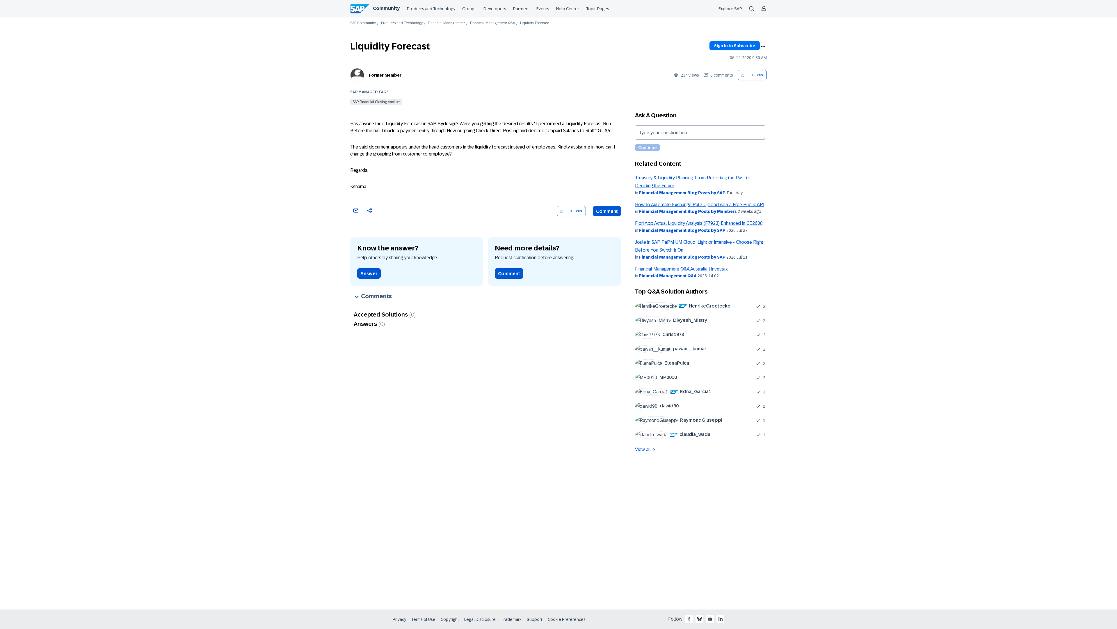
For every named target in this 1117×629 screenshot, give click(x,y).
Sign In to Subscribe (734, 45)
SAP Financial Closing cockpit (376, 102)
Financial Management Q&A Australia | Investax (681, 268)
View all (643, 449)
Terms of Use (423, 619)
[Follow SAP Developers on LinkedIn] (720, 619)
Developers (494, 8)
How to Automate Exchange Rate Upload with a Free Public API (699, 204)
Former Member (385, 75)
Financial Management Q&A (492, 23)
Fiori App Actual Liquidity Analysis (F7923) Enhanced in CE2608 (699, 223)
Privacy (399, 619)
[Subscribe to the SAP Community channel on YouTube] (710, 619)
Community (386, 8)
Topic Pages (597, 8)
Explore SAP (730, 8)
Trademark (511, 619)
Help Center (567, 8)
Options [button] (763, 46)
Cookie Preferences (567, 619)
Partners (521, 8)
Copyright (450, 619)
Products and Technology (431, 8)
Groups (469, 8)
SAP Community (363, 23)
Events (542, 8)
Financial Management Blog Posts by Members (688, 211)
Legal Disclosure (480, 619)
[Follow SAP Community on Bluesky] (699, 619)
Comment (607, 211)
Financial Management (446, 23)
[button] (742, 75)
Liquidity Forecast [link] (534, 23)
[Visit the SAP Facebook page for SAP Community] (689, 619)
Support (535, 619)
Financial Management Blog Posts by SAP (682, 192)
